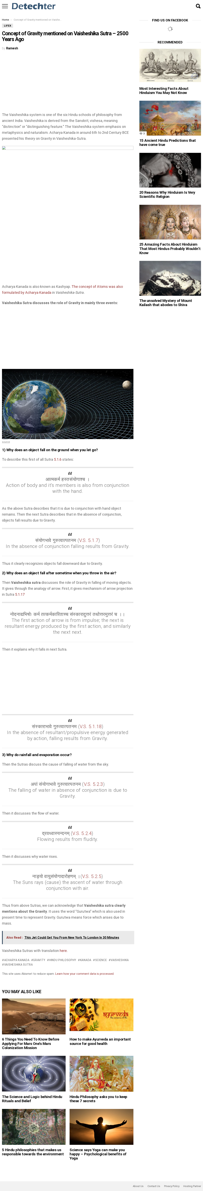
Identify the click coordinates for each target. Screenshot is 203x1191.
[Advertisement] (67, 82)
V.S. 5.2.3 (93, 784)
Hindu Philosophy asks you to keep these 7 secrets (98, 1098)
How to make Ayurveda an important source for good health (100, 1041)
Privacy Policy (171, 1186)
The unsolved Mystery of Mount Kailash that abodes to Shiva (165, 302)
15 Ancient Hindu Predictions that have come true (167, 142)
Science (101, 960)
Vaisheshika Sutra (18, 964)
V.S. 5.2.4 (82, 833)
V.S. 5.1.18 (91, 726)
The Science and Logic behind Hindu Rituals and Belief (32, 1098)
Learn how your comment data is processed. (84, 974)
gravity (39, 960)
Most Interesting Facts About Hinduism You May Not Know (164, 90)
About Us (138, 1186)
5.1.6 (57, 459)
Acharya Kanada (17, 960)
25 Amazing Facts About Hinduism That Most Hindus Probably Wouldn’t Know (170, 248)
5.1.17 (20, 594)
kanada (85, 960)
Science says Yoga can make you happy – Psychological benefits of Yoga (98, 1154)
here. (64, 951)
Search (198, 6)
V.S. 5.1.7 (88, 540)
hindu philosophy (62, 960)
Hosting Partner (192, 1186)
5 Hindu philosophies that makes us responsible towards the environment (33, 1152)
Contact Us (153, 1186)
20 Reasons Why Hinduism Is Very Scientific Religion (167, 194)
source (6, 441)
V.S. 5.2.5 (91, 876)
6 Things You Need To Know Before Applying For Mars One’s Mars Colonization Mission (30, 1043)
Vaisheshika (120, 960)
